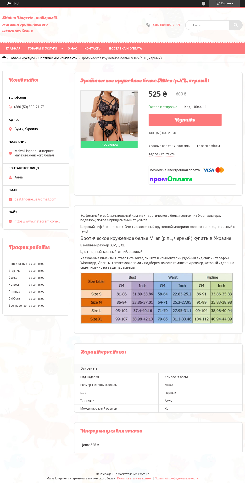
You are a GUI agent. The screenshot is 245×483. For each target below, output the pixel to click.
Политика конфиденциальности (176, 478)
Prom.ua (143, 474)
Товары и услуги (42, 48)
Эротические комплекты (57, 58)
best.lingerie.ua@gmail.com (35, 199)
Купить (185, 120)
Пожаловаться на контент (135, 478)
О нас (72, 48)
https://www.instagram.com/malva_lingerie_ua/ (39, 221)
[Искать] (236, 25)
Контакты (92, 48)
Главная (13, 48)
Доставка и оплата (125, 48)
